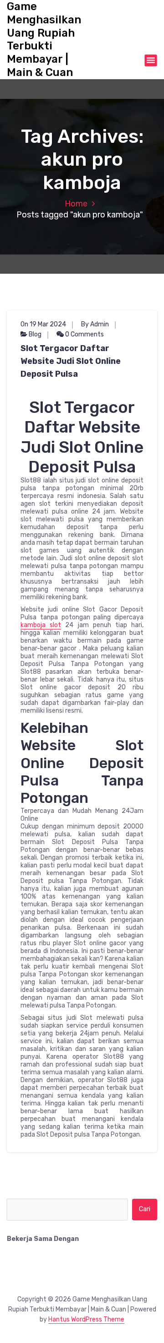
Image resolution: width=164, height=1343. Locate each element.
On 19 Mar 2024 (43, 324)
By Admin (95, 324)
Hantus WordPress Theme (86, 1319)
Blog (35, 334)
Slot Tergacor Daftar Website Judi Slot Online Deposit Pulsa (70, 361)
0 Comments (84, 334)
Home (76, 204)
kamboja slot (40, 625)
